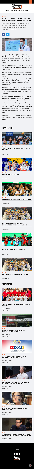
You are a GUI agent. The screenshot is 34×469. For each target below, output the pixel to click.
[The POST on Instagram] (19, 454)
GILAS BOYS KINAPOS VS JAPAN (10, 174)
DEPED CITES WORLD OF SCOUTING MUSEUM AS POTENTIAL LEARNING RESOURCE (14, 331)
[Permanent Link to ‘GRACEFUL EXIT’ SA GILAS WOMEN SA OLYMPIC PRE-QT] (17, 189)
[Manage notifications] (30, 465)
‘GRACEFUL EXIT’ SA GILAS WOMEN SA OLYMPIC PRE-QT (17, 199)
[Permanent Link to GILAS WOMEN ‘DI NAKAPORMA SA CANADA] (17, 239)
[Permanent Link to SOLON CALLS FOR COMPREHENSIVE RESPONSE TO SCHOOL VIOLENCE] (17, 398)
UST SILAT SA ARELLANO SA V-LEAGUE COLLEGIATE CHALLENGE (16, 149)
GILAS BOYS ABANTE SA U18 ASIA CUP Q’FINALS (15, 274)
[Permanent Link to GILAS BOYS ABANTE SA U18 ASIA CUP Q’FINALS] (17, 264)
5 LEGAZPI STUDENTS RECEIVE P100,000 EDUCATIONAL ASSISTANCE (16, 305)
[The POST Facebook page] (14, 454)
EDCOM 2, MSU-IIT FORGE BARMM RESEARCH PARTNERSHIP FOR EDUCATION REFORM (14, 357)
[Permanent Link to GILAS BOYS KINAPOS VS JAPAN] (17, 164)
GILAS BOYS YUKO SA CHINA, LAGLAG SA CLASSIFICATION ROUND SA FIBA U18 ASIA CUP (14, 224)
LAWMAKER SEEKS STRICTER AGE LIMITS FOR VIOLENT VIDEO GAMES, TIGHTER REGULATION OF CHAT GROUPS (16, 435)
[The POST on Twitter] (17, 454)
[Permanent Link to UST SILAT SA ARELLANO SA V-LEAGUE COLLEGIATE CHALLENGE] (17, 138)
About (17, 450)
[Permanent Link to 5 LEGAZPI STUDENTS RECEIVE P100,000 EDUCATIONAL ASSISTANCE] (17, 294)
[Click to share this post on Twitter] (7, 34)
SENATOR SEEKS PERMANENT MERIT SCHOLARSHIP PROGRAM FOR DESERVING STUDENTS (15, 383)
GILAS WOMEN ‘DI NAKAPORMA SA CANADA (13, 249)
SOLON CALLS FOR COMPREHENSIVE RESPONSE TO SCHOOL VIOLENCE (15, 409)
